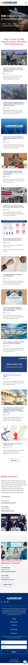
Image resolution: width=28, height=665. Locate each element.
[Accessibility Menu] (25, 662)
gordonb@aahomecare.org (8, 502)
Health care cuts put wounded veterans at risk (12, 444)
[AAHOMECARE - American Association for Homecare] (8, 3)
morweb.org (17, 661)
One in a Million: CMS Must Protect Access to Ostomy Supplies (13, 342)
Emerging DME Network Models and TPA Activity (12, 275)
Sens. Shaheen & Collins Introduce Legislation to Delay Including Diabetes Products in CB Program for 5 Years (13, 410)
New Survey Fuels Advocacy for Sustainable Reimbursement (13, 239)
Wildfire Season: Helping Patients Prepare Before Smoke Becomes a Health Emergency (13, 104)
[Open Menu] (26, 3)
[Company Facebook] (1, 602)
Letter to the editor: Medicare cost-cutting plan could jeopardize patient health (13, 309)
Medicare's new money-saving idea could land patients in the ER (13, 206)
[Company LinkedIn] (7, 602)
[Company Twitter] (4, 602)
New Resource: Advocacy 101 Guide (12, 375)
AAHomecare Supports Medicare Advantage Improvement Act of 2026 (13, 138)
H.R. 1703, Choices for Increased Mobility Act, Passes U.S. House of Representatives (13, 69)
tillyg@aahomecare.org (7, 510)
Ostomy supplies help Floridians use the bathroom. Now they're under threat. (13, 172)
